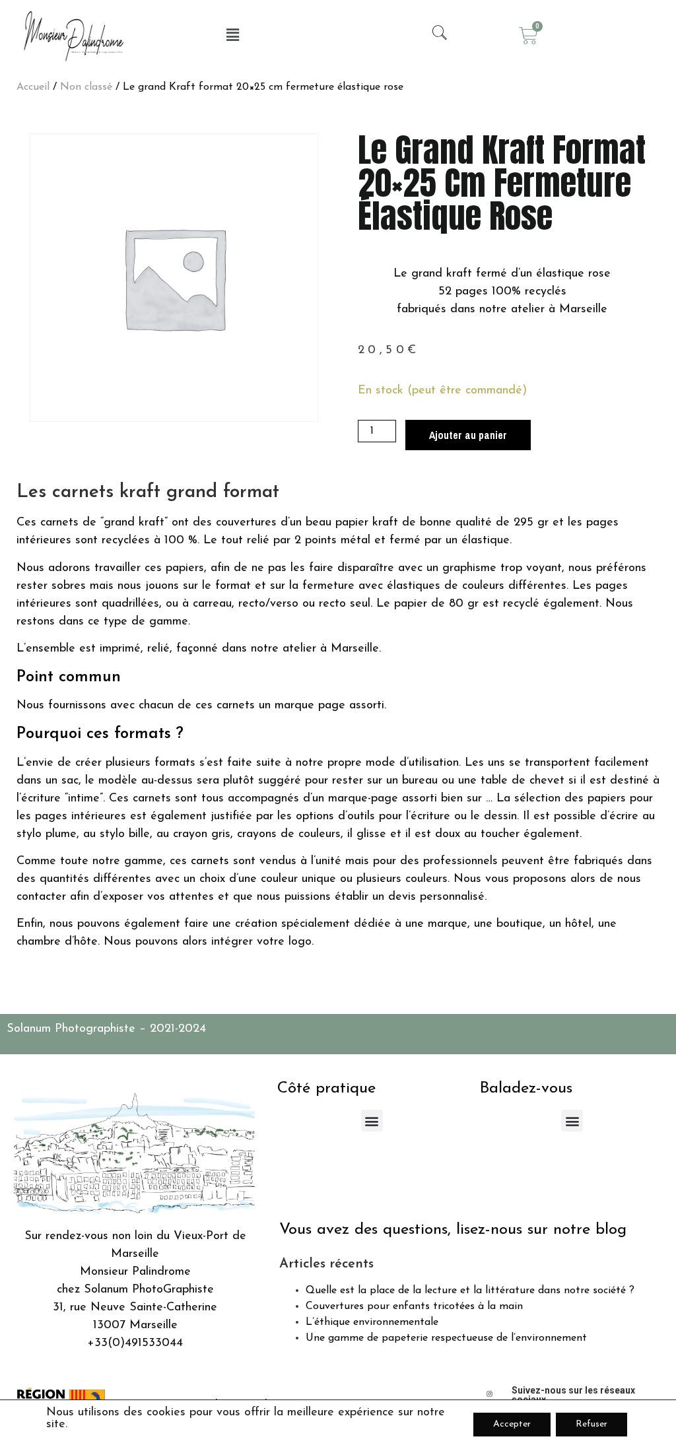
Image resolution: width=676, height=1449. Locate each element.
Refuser (591, 1424)
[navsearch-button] (434, 35)
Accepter (512, 1424)
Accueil (33, 87)
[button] (233, 35)
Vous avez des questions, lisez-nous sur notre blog (452, 1230)
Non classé (86, 87)
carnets (210, 861)
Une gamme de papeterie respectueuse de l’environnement (446, 1338)
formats (142, 734)
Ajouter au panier (468, 435)
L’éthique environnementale (372, 1322)
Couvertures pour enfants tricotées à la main (414, 1306)
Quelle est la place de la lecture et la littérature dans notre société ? (470, 1290)
